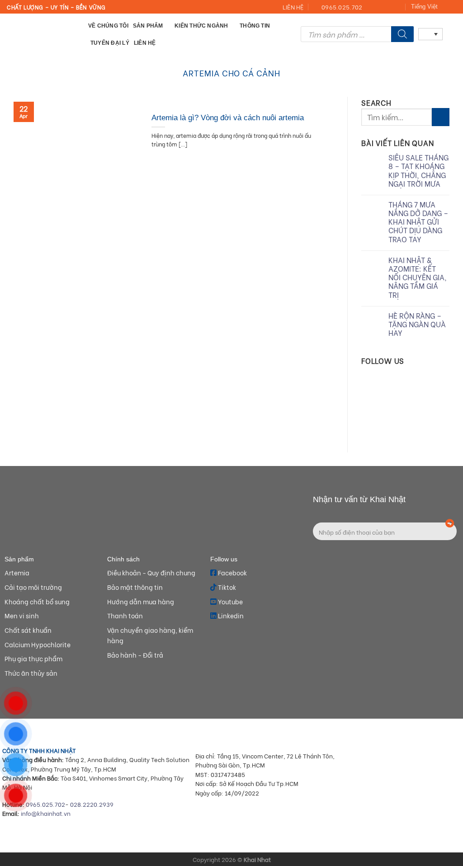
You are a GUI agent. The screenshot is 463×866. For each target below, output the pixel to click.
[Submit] (440, 117)
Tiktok (226, 587)
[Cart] (451, 34)
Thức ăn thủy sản (31, 673)
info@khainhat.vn (46, 813)
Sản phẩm (148, 25)
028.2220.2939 (91, 804)
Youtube (230, 601)
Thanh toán (125, 615)
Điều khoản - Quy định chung (151, 572)
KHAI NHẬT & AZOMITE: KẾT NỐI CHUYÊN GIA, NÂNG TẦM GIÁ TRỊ (417, 277)
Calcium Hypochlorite (38, 644)
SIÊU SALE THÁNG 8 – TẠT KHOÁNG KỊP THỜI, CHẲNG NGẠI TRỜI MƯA (418, 170)
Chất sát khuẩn (28, 630)
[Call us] (389, 7)
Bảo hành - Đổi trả (135, 654)
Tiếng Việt (424, 6)
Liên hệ (145, 43)
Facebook (232, 572)
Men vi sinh (22, 615)
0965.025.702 (45, 804)
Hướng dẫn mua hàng (140, 601)
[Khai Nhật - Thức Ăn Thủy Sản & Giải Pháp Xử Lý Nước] (41, 34)
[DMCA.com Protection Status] (406, 812)
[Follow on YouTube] (398, 7)
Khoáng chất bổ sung (37, 601)
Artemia (17, 572)
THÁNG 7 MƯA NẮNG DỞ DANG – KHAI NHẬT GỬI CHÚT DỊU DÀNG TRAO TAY (418, 221)
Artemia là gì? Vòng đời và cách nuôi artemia (228, 117)
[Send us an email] (380, 7)
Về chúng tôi (108, 25)
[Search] (402, 34)
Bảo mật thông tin (135, 587)
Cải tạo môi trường (33, 587)
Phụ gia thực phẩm (33, 658)
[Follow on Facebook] (371, 7)
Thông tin (255, 25)
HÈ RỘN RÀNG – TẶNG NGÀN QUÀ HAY (417, 324)
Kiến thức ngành (201, 25)
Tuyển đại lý (109, 43)
